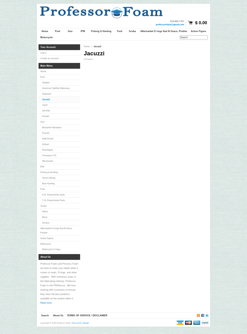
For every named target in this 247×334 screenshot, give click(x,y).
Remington (47, 150)
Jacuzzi (46, 99)
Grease (45, 223)
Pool (42, 77)
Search (45, 315)
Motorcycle (45, 244)
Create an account (49, 58)
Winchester (47, 161)
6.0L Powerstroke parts (53, 194)
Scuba (43, 206)
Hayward (46, 94)
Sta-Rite (46, 110)
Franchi (46, 133)
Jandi (45, 105)
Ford (42, 189)
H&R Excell (47, 138)
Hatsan (45, 144)
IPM (42, 166)
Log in (43, 53)
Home (43, 71)
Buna (44, 217)
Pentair (45, 116)
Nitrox (45, 211)
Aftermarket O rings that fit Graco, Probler (56, 230)
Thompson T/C (49, 155)
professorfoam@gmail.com (170, 24)
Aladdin (46, 82)
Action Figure (46, 238)
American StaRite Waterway (56, 88)
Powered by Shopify (80, 322)
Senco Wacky (49, 178)
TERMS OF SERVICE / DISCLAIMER (87, 315)
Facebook (202, 314)
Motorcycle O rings (51, 249)
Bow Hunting (48, 183)
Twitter (207, 314)
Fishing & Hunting (49, 172)
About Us (58, 315)
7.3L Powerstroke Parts (53, 200)
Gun (42, 122)
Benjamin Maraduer (52, 127)
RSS (198, 314)
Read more (46, 302)
